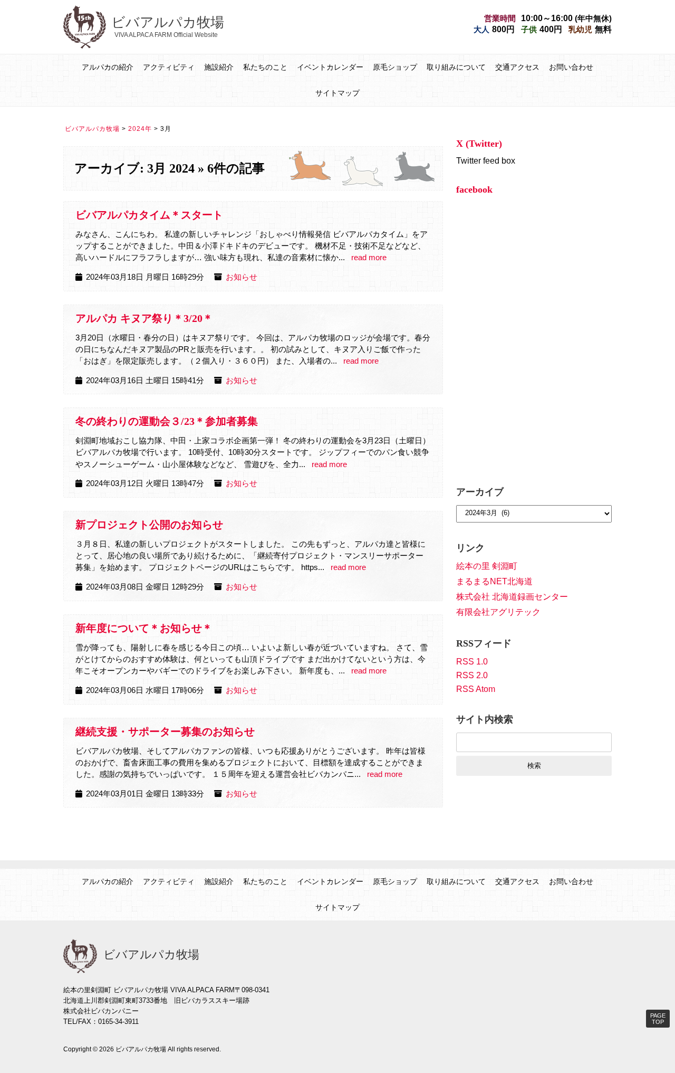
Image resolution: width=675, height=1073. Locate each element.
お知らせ (241, 277)
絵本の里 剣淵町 (486, 566)
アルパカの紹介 (107, 67)
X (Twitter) (479, 143)
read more (369, 257)
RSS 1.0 (472, 661)
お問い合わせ (571, 67)
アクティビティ (169, 67)
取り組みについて (456, 67)
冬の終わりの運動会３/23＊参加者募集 (166, 421)
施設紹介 (219, 67)
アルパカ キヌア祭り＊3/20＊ (144, 318)
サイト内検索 (484, 719)
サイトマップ (337, 93)
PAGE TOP (658, 1018)
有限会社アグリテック (498, 611)
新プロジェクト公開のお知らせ (149, 524)
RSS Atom (475, 689)
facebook (474, 189)
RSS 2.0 (472, 675)
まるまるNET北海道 (494, 581)
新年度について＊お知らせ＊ (144, 628)
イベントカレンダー (330, 67)
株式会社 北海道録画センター (512, 596)
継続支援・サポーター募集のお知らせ (165, 731)
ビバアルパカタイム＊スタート (149, 215)
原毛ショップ (395, 67)
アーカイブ (480, 492)
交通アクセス (517, 67)
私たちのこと (265, 67)
